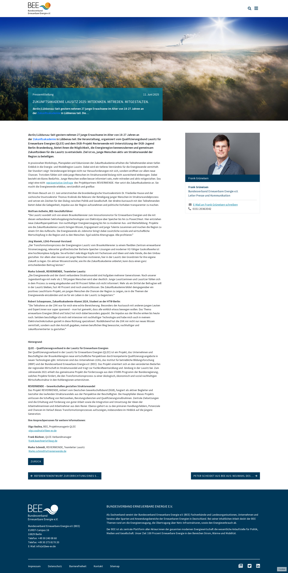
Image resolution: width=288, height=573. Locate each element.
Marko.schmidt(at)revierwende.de (47, 451)
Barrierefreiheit (77, 566)
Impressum (34, 566)
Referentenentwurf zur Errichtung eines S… (66, 476)
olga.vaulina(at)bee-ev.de (42, 430)
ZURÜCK (36, 461)
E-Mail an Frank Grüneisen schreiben (215, 204)
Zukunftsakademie (48, 113)
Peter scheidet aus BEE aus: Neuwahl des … (224, 476)
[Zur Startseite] (39, 8)
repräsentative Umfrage (59, 182)
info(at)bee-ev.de (46, 546)
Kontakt (98, 566)
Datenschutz (55, 566)
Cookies (282, 569)
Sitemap (114, 566)
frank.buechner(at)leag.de (42, 440)
